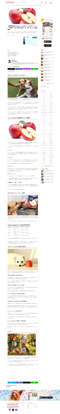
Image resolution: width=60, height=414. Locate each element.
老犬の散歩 (51, 152)
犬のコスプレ (51, 136)
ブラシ (51, 127)
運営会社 (35, 406)
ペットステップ (44, 138)
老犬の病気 (51, 154)
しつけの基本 (51, 103)
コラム (44, 103)
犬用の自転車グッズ (51, 134)
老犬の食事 (51, 150)
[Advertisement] (15, 42)
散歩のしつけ (44, 110)
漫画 (44, 101)
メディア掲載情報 (36, 407)
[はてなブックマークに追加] (11, 382)
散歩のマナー (44, 114)
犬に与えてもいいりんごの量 (12, 54)
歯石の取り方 (51, 161)
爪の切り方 (44, 163)
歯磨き (44, 161)
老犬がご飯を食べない (44, 154)
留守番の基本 (51, 140)
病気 (44, 99)
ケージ (51, 116)
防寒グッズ (51, 138)
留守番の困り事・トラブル (44, 145)
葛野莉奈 (15, 61)
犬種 (50, 92)
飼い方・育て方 (44, 92)
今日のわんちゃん (23, 404)
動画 (50, 101)
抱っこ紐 (44, 140)
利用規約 (28, 406)
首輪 (44, 123)
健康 (50, 99)
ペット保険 (22, 405)
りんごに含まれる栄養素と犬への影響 (13, 53)
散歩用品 (51, 110)
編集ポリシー (28, 405)
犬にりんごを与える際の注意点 (12, 55)
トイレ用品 (44, 116)
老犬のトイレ (44, 150)
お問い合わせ (28, 407)
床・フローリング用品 (44, 134)
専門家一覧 (35, 404)
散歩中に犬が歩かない (51, 112)
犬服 (44, 136)
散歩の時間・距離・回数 (44, 112)
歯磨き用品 (51, 123)
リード (44, 127)
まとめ (9, 56)
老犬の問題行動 (44, 152)
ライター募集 (28, 408)
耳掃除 (51, 163)
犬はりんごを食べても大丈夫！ (12, 52)
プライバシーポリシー (36, 405)
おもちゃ (44, 125)
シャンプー (51, 125)
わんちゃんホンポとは (29, 404)
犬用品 (51, 114)
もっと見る (47, 83)
